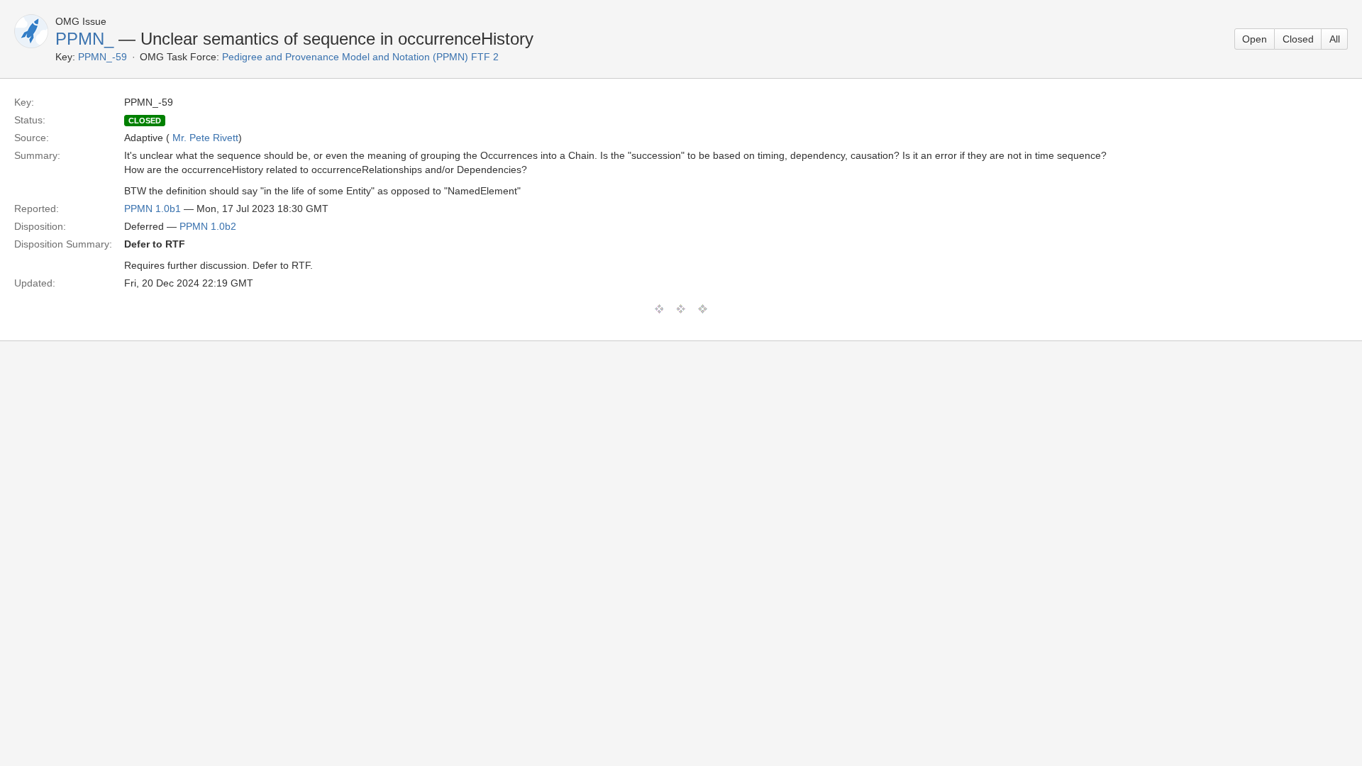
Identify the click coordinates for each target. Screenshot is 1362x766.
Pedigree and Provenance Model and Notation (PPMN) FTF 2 (360, 56)
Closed (1298, 39)
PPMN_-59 (102, 56)
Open (1254, 39)
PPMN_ (84, 38)
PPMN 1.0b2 (207, 226)
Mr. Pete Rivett (205, 137)
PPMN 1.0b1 (152, 208)
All (1334, 39)
